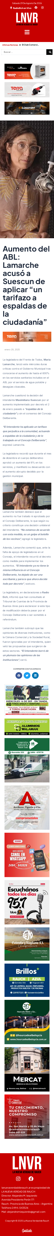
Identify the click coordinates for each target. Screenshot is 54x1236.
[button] (27, 32)
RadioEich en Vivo (22, 8)
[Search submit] (50, 52)
